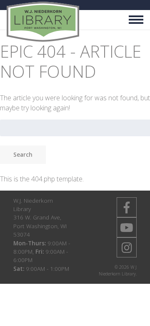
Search (22, 154)
